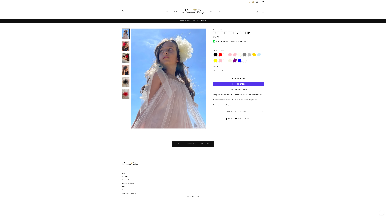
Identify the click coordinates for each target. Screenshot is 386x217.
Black (216, 55)
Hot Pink (220, 61)
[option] (193, 21)
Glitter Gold (254, 55)
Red (220, 55)
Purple (235, 61)
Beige (230, 61)
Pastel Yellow (216, 61)
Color (218, 51)
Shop (167, 11)
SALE (211, 11)
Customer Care (126, 180)
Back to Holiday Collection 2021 (195, 145)
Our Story (125, 177)
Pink (235, 55)
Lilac (225, 61)
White (225, 55)
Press (123, 186)
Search (124, 173)
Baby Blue (259, 55)
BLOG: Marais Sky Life (129, 193)
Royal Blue (240, 61)
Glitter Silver (249, 55)
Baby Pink (230, 55)
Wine (244, 61)
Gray (244, 55)
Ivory (240, 55)
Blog (175, 11)
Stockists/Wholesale (128, 183)
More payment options (239, 89)
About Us (221, 11)
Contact (124, 190)
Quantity (217, 66)
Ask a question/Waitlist (245, 112)
